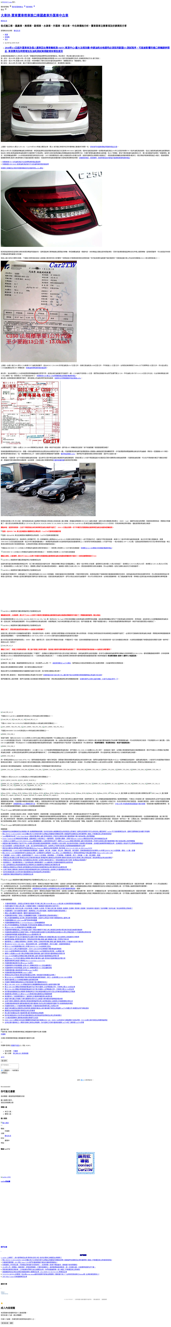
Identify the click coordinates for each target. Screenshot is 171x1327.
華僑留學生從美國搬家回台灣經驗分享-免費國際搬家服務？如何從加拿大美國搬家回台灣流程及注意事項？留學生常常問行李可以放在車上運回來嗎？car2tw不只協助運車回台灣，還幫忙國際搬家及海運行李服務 (76, 831)
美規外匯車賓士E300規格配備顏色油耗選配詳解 (21, 980)
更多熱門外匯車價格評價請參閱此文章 (103, 147)
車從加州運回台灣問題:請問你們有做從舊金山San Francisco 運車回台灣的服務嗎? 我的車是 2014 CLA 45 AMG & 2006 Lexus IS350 (47, 848)
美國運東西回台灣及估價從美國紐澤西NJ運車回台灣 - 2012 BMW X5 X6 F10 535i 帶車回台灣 (34, 1272)
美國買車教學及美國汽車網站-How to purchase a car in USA (25, 960)
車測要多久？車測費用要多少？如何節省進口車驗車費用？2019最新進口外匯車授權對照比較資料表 (38, 862)
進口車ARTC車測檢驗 (20, 1053)
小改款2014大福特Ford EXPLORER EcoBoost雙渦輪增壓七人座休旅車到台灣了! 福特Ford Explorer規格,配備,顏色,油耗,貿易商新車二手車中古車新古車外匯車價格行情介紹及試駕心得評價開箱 (68, 841)
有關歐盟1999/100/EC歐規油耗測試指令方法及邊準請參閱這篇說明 (25, 164)
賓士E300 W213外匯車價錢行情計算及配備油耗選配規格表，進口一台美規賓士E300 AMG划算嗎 (38, 977)
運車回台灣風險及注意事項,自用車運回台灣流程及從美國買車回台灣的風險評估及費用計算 (35, 867)
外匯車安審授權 (58, 460)
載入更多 (4, 1060)
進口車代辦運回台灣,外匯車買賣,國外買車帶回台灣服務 (24, 1013)
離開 (11, 1323)
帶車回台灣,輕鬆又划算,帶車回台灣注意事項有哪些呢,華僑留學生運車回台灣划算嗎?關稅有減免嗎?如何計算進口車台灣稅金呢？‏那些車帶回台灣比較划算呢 (57, 857)
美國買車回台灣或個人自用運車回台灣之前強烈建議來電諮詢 (53, 888)
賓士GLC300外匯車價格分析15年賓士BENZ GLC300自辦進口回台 (28, 946)
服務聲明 (104, 1299)
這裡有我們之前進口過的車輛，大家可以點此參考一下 (99, 679)
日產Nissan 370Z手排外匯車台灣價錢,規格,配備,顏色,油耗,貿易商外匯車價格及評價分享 (35, 958)
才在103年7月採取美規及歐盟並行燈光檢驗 (130, 804)
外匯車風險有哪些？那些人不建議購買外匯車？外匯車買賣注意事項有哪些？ (32, 915)
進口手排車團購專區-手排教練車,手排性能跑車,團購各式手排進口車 (28, 925)
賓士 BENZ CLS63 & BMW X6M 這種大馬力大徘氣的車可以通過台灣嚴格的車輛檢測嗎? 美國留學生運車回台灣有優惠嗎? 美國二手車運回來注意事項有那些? (57, 1260)
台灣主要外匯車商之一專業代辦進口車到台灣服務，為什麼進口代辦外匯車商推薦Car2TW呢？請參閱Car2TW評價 (44, 1022)
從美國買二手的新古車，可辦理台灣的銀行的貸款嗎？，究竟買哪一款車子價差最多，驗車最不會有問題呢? (39, 1265)
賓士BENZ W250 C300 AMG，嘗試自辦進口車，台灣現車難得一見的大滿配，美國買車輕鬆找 (37, 944)
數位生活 (17, 30)
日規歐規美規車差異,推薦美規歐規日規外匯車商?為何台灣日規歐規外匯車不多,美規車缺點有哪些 (39, 1003)
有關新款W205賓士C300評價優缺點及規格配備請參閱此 (56, 376)
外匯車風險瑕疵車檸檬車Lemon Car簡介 (18, 972)
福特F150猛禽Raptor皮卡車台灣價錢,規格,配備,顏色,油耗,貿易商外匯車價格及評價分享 (35, 953)
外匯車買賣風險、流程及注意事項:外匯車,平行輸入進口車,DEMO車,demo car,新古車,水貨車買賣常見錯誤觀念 (43, 903)
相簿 (6, 34)
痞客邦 (13, 1045)
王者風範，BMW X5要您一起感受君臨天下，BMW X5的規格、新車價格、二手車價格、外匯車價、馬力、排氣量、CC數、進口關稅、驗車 (51, 855)
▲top (2, 1057)
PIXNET (70, 1299)
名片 (6, 39)
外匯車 (3, 1034)
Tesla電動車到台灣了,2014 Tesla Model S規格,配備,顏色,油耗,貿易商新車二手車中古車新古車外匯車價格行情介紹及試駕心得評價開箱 (48, 836)
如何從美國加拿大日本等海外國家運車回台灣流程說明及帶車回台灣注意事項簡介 (33, 1015)
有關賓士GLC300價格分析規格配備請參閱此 (96, 548)
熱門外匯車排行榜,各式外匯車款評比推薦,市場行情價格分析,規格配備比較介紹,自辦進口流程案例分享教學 (42, 937)
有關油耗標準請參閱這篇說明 (36, 368)
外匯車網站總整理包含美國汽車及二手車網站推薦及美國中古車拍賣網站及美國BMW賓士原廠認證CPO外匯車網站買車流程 (48, 932)
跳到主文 (4, 21)
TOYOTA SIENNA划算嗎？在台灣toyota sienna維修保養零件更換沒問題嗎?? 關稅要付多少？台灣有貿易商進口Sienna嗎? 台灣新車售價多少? (50, 1274)
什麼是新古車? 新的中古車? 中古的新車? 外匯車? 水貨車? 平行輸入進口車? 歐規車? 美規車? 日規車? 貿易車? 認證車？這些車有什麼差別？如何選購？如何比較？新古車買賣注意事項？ (69, 908)
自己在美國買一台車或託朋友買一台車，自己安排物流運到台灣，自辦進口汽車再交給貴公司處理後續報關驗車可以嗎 (43, 846)
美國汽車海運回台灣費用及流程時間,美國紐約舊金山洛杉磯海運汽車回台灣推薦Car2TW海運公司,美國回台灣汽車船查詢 (47, 1008)
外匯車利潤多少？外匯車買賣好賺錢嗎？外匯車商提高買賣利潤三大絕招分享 (32, 1006)
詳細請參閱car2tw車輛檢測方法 (24, 804)
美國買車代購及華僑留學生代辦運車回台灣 (18, 874)
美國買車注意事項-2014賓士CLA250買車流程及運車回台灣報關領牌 (28, 994)
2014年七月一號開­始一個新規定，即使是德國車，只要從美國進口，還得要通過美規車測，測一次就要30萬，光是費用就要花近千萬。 (49, 1267)
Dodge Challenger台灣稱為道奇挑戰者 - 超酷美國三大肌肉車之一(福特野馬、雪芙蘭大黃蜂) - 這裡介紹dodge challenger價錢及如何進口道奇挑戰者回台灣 (54, 838)
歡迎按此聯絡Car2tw (68, 454)
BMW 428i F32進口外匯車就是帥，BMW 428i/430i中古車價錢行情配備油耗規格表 (33, 949)
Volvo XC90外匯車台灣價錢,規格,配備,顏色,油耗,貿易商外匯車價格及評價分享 (32, 956)
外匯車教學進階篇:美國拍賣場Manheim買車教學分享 (23, 934)
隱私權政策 (96, 1299)
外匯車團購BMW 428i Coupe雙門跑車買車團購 (21, 920)
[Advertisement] (17, 593)
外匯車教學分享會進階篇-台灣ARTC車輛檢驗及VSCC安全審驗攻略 (28, 968)
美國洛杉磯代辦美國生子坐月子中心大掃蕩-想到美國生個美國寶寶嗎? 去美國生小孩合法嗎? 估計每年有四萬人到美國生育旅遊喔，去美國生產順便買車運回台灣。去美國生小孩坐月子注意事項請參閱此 (72, 843)
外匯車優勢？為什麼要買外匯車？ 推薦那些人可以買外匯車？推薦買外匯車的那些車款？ (36, 911)
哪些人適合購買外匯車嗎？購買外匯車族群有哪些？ (23, 913)
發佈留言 (4, 1073)
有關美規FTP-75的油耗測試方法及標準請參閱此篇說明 (21, 162)
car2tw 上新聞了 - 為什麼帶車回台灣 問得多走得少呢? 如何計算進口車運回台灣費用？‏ (32, 1257)
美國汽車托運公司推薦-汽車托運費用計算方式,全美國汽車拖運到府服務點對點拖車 (34, 999)
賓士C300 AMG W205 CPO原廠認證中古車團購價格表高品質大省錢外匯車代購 (32, 984)
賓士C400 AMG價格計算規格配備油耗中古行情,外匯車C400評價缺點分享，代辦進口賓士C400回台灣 (40, 987)
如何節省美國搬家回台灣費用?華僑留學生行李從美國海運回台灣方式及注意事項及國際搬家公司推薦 (40, 991)
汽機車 (15, 1051)
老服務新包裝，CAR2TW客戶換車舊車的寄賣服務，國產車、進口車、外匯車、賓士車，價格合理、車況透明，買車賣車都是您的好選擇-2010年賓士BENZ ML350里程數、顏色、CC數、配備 (68, 850)
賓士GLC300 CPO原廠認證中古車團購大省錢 (20, 927)
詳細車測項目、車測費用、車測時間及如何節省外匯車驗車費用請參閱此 (104, 158)
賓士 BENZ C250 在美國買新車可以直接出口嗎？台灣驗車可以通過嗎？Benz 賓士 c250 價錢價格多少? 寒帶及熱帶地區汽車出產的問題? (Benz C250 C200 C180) (57, 853)
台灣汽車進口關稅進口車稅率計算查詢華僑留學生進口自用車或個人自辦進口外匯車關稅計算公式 (37, 869)
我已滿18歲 (5, 1323)
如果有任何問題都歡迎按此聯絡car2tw (68, 378)
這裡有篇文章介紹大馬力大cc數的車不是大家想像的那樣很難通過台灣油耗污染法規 (72, 675)
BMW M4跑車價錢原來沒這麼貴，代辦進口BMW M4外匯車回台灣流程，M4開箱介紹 (34, 951)
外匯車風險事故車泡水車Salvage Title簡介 (19, 963)
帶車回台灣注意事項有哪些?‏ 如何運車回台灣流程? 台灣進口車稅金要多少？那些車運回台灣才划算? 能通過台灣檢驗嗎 (44, 860)
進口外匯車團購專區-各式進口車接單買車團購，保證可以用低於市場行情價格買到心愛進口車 (37, 918)
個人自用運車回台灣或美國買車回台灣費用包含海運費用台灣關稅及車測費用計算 (31, 865)
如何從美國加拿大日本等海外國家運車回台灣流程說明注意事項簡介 (27, 872)
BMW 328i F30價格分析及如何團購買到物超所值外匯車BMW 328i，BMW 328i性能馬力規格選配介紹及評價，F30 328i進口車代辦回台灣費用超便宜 (56, 1020)
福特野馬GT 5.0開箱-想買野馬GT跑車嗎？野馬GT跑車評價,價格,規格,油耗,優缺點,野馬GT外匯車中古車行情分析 (44, 941)
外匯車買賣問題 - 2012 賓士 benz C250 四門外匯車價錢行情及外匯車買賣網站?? (29, 1262)
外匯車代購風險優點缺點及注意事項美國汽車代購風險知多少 (26, 982)
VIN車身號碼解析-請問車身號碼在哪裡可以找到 (21, 1018)
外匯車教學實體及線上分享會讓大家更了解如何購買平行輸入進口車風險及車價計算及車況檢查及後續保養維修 (43, 930)
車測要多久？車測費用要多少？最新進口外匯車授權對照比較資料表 (28, 996)
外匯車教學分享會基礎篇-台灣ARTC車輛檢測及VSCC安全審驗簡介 (28, 965)
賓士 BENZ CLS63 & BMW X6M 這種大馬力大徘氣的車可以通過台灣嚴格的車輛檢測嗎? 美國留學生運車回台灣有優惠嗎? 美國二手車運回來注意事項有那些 (56, 834)
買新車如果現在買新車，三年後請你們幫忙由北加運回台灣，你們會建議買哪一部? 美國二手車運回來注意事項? (41, 1269)
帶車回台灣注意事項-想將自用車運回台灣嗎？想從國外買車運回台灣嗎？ (30, 975)
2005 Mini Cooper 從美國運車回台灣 (14, 1276)
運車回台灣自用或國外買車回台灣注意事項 (20, 1010)
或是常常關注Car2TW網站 (62, 663)
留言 (17, 1045)
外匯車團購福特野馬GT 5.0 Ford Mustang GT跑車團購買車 (25, 922)
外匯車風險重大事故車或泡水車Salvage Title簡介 (21, 970)
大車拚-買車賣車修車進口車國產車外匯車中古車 (34, 15)
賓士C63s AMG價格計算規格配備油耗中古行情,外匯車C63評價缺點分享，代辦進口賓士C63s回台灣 (39, 989)
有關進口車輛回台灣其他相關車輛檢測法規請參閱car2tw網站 (22, 168)
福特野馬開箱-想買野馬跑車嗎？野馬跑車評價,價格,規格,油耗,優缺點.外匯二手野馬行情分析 (37, 939)
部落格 (7, 37)
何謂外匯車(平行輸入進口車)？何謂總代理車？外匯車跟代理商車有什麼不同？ (32, 906)
